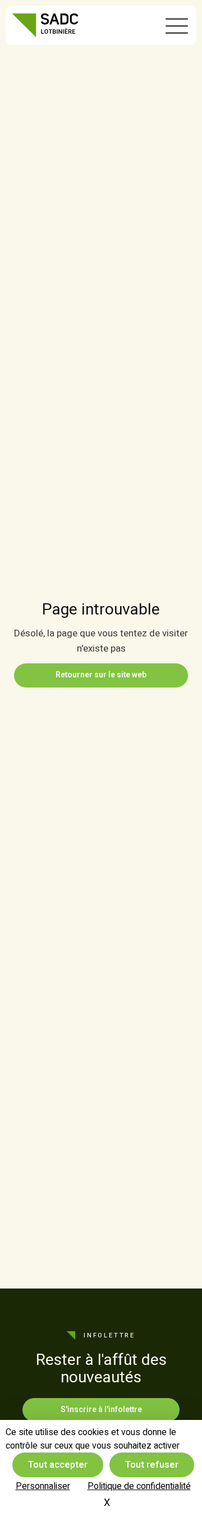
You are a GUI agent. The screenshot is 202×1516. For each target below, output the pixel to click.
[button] (177, 25)
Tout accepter (58, 1465)
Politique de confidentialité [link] (139, 1486)
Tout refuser (151, 1465)
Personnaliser (43, 1486)
